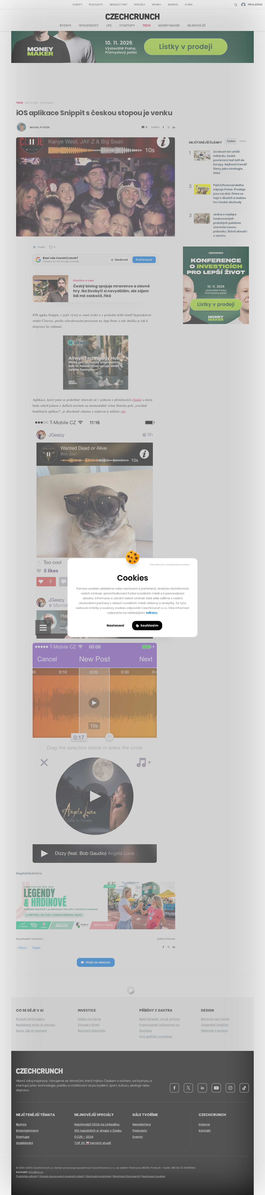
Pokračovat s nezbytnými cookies (170, 564)
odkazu (151, 613)
